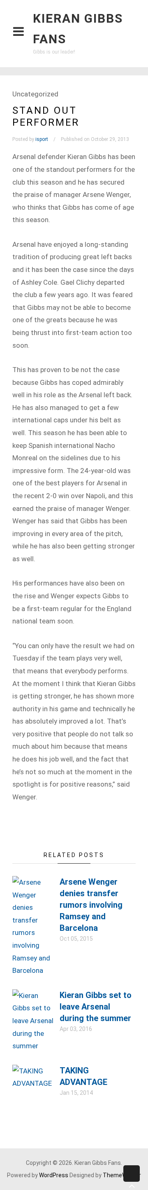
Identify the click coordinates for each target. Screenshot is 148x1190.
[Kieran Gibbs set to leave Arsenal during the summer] (32, 1046)
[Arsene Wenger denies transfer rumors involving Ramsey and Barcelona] (32, 970)
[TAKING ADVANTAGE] (32, 1083)
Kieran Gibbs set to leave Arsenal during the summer (96, 1006)
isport (41, 139)
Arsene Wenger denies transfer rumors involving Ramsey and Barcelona (91, 905)
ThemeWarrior (122, 1175)
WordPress (53, 1175)
